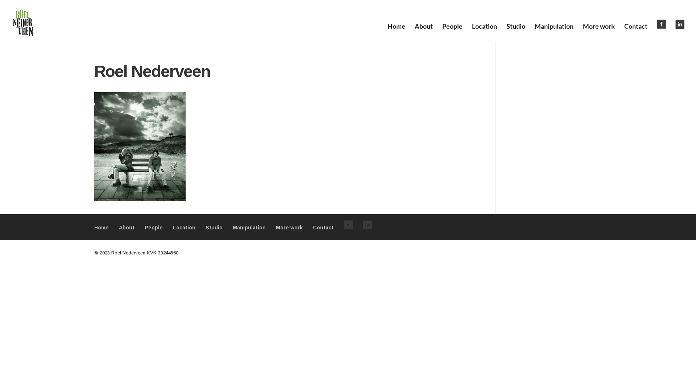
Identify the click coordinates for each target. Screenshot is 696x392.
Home (396, 27)
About (424, 27)
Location (484, 27)
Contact (635, 27)
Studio (515, 27)
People (452, 27)
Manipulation (554, 27)
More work (599, 27)
